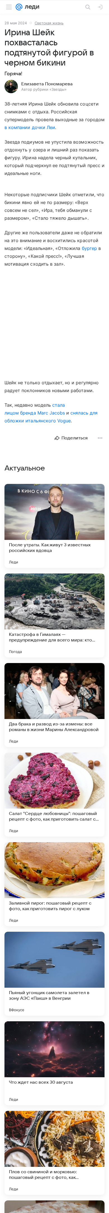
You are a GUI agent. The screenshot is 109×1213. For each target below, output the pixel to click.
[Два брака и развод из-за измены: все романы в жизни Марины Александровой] (54, 705)
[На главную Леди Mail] (30, 7)
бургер (89, 248)
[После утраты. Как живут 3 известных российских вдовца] (54, 526)
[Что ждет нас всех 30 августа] (54, 1063)
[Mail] (19, 7)
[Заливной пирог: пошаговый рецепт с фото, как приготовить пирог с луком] (54, 884)
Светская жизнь (49, 23)
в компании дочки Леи (29, 127)
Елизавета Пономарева (47, 83)
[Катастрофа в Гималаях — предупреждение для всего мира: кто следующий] (54, 615)
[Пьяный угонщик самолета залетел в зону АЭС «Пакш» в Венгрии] (54, 974)
